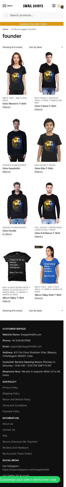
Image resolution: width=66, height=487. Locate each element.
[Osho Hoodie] (17, 202)
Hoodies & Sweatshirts (14, 165)
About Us (8, 423)
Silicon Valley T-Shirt (13, 297)
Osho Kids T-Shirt (44, 168)
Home (5, 29)
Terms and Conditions (15, 405)
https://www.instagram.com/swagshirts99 (26, 469)
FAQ (5, 435)
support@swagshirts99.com (25, 346)
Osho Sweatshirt (11, 168)
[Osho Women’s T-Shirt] (17, 73)
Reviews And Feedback (16, 447)
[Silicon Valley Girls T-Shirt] (49, 264)
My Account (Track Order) (17, 453)
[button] (59, 6)
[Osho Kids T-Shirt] (49, 140)
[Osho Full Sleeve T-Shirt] (49, 202)
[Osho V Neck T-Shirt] (49, 73)
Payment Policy (11, 411)
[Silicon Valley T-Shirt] (17, 264)
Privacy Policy (10, 387)
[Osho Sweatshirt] (17, 140)
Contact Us (9, 429)
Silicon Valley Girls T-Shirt (48, 294)
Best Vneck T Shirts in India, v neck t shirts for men (48, 100)
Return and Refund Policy (17, 399)
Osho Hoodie (9, 230)
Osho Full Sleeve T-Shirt (47, 233)
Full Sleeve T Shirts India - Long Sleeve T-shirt (49, 228)
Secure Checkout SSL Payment (20, 441)
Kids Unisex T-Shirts (45, 165)
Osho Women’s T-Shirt (14, 103)
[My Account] (54, 6)
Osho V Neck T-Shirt (45, 106)
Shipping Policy (11, 393)
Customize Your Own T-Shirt (33, 23)
